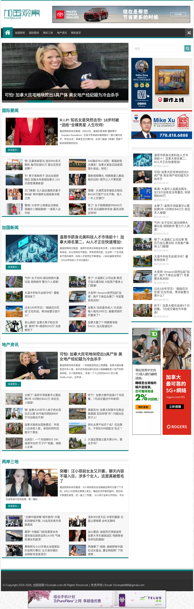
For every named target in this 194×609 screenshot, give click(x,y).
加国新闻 (20, 32)
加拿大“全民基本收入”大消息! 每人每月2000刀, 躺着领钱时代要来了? (105, 311)
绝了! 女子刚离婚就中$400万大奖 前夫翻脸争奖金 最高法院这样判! (106, 209)
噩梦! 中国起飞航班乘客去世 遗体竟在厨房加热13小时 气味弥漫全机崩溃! (42, 535)
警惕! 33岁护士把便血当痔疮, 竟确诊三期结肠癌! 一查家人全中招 (43, 209)
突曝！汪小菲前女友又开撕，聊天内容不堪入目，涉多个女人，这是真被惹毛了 (92, 476)
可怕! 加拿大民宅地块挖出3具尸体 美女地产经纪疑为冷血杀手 (62, 95)
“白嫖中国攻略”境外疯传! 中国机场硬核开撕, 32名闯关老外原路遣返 (43, 520)
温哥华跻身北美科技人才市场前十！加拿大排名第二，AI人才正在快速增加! (171, 158)
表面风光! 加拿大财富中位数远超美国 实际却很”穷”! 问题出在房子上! (106, 413)
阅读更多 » (13, 150)
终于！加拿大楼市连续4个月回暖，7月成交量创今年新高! (172, 309)
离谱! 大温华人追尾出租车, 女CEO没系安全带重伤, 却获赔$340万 (172, 192)
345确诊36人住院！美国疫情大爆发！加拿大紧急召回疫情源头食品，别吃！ (105, 164)
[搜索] (187, 48)
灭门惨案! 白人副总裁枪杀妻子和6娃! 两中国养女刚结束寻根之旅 (43, 194)
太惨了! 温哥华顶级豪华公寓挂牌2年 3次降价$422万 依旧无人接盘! (43, 398)
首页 (8, 32)
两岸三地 (48, 32)
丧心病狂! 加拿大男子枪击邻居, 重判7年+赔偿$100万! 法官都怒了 (43, 326)
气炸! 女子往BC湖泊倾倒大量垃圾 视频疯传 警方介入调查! (172, 226)
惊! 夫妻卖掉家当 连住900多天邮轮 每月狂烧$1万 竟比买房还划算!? (43, 164)
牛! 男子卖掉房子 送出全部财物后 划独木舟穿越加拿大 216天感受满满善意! (42, 179)
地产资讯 (62, 32)
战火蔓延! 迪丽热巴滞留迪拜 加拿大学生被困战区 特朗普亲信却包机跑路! (105, 535)
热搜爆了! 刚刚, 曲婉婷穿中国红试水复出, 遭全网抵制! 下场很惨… (105, 550)
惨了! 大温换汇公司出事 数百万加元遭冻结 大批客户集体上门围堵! (105, 281)
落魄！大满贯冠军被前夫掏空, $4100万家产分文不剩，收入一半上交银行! (105, 194)
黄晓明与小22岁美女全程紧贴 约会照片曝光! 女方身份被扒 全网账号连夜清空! (42, 550)
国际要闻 (34, 32)
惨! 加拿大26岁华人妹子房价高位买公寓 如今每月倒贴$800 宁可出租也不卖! (43, 413)
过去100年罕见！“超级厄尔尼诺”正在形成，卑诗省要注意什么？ (42, 311)
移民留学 (76, 32)
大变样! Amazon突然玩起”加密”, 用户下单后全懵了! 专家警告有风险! (106, 296)
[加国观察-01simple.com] (22, 13)
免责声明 (96, 585)
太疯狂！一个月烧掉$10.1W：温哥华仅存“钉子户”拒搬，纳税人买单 (43, 443)
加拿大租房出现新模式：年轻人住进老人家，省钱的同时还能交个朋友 (42, 428)
